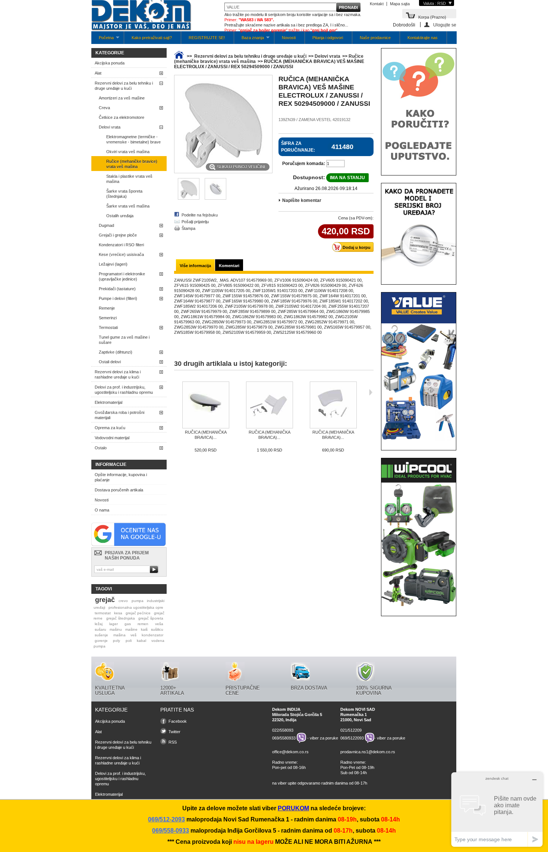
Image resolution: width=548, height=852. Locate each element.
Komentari (229, 265)
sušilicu (157, 629)
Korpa (432, 16)
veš (133, 635)
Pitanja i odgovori (327, 37)
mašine (131, 629)
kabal (141, 641)
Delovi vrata (109, 127)
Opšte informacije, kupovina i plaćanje (121, 477)
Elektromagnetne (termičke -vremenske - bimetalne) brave (133, 139)
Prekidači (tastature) (117, 288)
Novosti (289, 37)
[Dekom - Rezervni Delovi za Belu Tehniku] (141, 16)
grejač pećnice (138, 613)
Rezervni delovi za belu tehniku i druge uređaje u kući (124, 86)
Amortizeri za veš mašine (122, 98)
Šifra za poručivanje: (298, 147)
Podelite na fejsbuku (200, 215)
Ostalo (101, 448)
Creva (104, 107)
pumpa (138, 601)
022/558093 (282, 730)
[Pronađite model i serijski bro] (418, 274)
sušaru (100, 629)
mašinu (116, 629)
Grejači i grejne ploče (118, 235)
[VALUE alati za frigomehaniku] (418, 440)
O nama (102, 510)
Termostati (108, 327)
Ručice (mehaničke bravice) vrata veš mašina (131, 164)
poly (116, 641)
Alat (98, 73)
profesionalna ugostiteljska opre (135, 607)
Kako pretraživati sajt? (152, 37)
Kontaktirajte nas (422, 37)
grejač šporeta (150, 618)
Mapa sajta (400, 3)
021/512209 (351, 730)
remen (143, 624)
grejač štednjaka (120, 618)
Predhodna (175, 392)
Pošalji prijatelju (195, 221)
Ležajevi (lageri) (113, 264)
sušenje (101, 635)
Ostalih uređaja (119, 215)
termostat (103, 613)
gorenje (101, 641)
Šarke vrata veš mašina (127, 206)
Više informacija (195, 265)
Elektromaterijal (108, 402)
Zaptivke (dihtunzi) (115, 352)
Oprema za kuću (110, 427)
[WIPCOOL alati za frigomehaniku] (418, 606)
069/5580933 (284, 738)
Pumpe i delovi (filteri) (118, 298)
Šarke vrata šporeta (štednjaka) (124, 194)
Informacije (110, 464)
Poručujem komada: (303, 163)
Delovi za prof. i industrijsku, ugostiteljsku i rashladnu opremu (124, 390)
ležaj (99, 624)
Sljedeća (370, 392)
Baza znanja (249, 39)
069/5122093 (352, 738)
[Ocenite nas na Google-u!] (128, 544)
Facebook (178, 721)
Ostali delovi (110, 362)
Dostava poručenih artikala (119, 490)
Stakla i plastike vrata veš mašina (129, 179)
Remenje (107, 308)
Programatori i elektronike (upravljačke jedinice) (122, 276)
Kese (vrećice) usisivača (121, 254)
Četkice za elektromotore (121, 117)
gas (128, 624)
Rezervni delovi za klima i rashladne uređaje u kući (118, 374)
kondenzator (152, 635)
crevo (123, 601)
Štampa (188, 228)
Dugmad (106, 225)
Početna (102, 39)
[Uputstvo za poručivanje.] (418, 165)
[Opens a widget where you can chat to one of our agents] (496, 809)
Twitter (174, 731)
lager (113, 624)
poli (129, 641)
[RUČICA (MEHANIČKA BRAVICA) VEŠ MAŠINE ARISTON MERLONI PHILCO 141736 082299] (333, 405)
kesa (118, 613)
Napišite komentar (301, 200)
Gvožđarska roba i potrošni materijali (119, 415)
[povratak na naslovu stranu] (179, 56)
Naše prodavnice (375, 37)
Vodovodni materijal (112, 437)
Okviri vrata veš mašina (127, 151)
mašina (119, 635)
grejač (105, 600)
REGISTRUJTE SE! (207, 37)
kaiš (144, 629)
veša (159, 624)
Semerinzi (108, 318)
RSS (173, 742)
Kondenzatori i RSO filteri (121, 245)
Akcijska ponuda (110, 63)
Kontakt (377, 3)
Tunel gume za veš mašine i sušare (124, 340)
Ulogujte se (444, 24)
